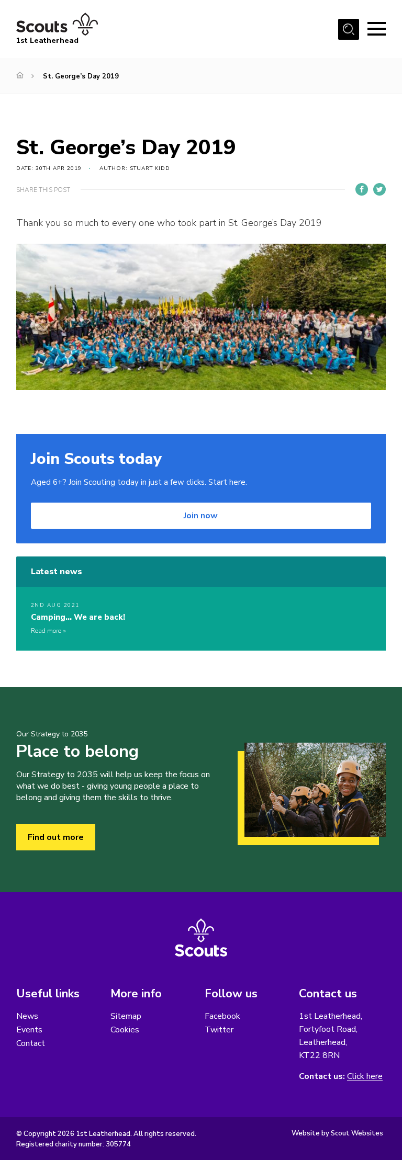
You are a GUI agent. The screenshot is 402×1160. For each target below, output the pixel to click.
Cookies (124, 1030)
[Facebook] (361, 189)
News (27, 1016)
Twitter (219, 1030)
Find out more (56, 837)
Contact (30, 1043)
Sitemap (125, 1016)
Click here (365, 1076)
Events (29, 1030)
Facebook (222, 1016)
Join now (201, 515)
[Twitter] (379, 189)
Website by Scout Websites (337, 1133)
